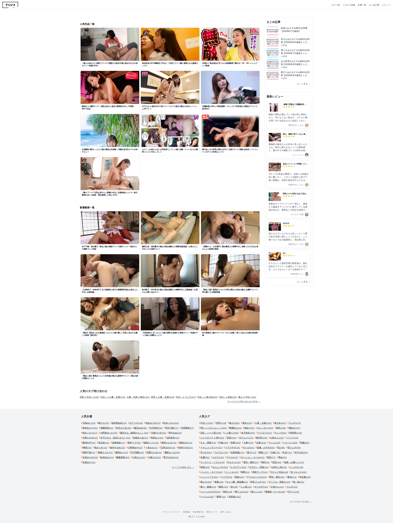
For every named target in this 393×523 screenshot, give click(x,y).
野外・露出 (277, 477)
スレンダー (265, 428)
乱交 (287, 452)
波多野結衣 (119, 423)
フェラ (295, 423)
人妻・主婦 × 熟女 (138, 397)
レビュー (386, 5)
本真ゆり (89, 462)
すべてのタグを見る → (301, 501)
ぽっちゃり (299, 472)
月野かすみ (90, 437)
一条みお (151, 447)
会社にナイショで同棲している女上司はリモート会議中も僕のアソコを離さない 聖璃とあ (296, 164)
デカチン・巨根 (259, 467)
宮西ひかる (154, 452)
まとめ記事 (374, 5)
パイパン (290, 442)
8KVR (261, 437)
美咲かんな (169, 442)
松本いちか (171, 423)
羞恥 (263, 452)
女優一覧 (362, 5)
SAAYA (286, 223)
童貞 (292, 477)
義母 (221, 496)
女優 (205, 457)
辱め (282, 457)
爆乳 (223, 486)
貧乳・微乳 (251, 462)
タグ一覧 (335, 5)
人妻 (248, 442)
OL (281, 447)
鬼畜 (219, 482)
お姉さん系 (279, 467)
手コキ (206, 452)
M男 (245, 472)
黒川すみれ (171, 457)
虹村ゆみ (107, 457)
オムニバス (220, 467)
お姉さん (277, 437)
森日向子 (89, 442)
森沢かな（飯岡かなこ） (134, 432)
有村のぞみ (185, 447)
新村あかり (90, 428)
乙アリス (136, 423)
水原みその (90, 457)
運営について (211, 512)
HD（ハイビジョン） (213, 428)
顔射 (236, 442)
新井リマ (134, 442)
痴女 (249, 428)
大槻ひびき (158, 432)
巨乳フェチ (258, 482)
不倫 (223, 442)
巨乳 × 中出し (89, 397)
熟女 (247, 423)
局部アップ (260, 472)
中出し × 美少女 (207, 397)
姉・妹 (298, 482)
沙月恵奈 (156, 428)
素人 (234, 423)
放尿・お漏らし (294, 462)
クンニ (274, 442)
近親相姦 (237, 452)
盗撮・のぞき (266, 447)
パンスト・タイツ (211, 472)
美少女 (280, 423)
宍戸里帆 (137, 452)
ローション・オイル (253, 457)
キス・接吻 (208, 442)
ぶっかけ (296, 467)
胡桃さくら (151, 442)
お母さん (277, 486)
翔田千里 (89, 452)
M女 (271, 457)
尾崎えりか (105, 452)
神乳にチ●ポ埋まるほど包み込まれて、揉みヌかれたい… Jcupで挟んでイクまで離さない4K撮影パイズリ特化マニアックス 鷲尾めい (295, 193)
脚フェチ (241, 491)
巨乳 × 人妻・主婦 (162, 397)
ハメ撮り (231, 432)
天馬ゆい (89, 423)
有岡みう (157, 437)
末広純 (103, 442)
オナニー (246, 437)
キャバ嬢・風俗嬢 (237, 482)
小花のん (138, 457)
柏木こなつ (90, 432)
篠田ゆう (121, 452)
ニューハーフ (209, 477)
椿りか (103, 423)
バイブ (226, 477)
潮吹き (294, 428)
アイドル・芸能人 (279, 482)
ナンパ (280, 432)
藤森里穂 (122, 457)
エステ (218, 457)
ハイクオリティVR (212, 437)
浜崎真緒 (118, 442)
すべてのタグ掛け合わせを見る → (244, 401)
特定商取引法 (198, 512)
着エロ (206, 482)
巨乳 (221, 423)
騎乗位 (236, 428)
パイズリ (265, 432)
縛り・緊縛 (208, 486)
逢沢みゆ (140, 428)
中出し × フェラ (186, 397)
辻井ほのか (168, 447)
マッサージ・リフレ (212, 462)
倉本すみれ (117, 447)
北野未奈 (172, 437)
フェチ (292, 486)
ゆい (284, 253)
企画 (261, 442)
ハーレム (207, 496)
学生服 (305, 477)
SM (265, 462)
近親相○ (235, 496)
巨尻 (231, 437)
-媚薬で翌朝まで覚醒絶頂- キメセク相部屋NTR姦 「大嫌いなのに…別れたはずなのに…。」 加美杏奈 (295, 104)
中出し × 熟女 (228, 397)
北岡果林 (187, 428)
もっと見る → (304, 83)
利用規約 (186, 512)
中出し (206, 423)
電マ (251, 452)
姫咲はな (185, 442)
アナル (232, 457)
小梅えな (154, 457)
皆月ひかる (123, 428)
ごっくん (231, 472)
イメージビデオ (210, 491)
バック (292, 437)
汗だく (293, 491)
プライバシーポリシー (171, 512)
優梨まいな (172, 452)
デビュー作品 (279, 472)
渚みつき (100, 447)
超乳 (227, 491)
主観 (275, 452)
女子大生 (301, 452)
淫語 (276, 462)
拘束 (205, 467)
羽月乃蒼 (171, 428)
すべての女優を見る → (183, 467)
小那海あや (135, 447)
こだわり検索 (348, 5)
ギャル (248, 447)
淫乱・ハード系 (210, 432)
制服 (304, 442)
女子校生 (248, 432)
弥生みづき (153, 423)
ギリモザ (261, 486)
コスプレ (221, 452)
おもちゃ (234, 462)
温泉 (239, 477)
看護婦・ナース (275, 491)
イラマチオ (232, 447)
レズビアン (238, 467)
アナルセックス (257, 477)
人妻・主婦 (263, 423)
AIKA (87, 447)
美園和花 (106, 428)
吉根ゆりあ (140, 437)
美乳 (281, 428)
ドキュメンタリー (211, 447)
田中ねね (175, 432)
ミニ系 (246, 486)
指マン (256, 491)
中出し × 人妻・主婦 (112, 397)
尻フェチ (294, 447)
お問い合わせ (225, 512)
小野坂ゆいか (108, 432)
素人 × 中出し (247, 397)
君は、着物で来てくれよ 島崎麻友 (295, 134)
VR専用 (295, 432)
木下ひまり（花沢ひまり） (115, 437)
